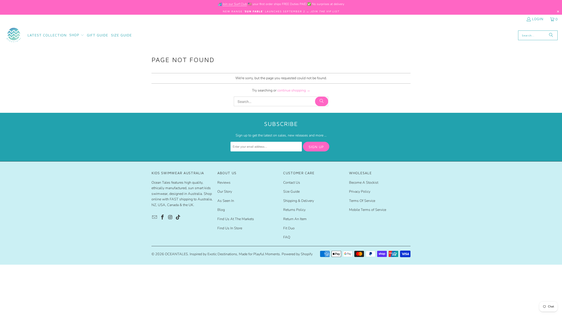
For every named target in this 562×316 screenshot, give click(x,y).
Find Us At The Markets (235, 219)
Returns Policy (294, 209)
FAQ (286, 237)
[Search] (551, 35)
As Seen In (225, 200)
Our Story (224, 191)
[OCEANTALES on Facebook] (162, 217)
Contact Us (291, 182)
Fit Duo (289, 228)
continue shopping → (293, 90)
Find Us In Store (229, 228)
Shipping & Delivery (298, 200)
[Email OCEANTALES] (154, 217)
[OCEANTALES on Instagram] (170, 217)
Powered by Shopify (297, 254)
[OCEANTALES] (13, 35)
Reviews (224, 182)
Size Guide (291, 191)
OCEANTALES (176, 254)
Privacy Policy (359, 191)
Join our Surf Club (235, 4)
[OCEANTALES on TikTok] (178, 217)
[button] (76, 35)
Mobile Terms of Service (367, 209)
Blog (221, 209)
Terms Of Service (362, 200)
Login (537, 19)
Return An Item (295, 219)
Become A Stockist (363, 182)
